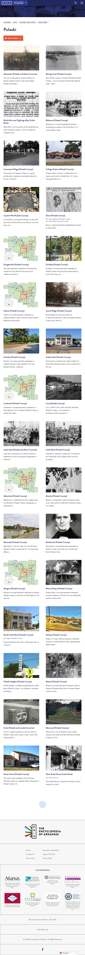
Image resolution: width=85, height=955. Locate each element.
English (65, 953)
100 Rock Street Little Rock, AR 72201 (42, 919)
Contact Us (30, 854)
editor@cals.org (42, 929)
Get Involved (30, 858)
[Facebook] (42, 949)
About (28, 850)
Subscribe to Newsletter (50, 850)
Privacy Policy (47, 858)
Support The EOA (48, 854)
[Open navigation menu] (82, 3)
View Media (15, 38)
